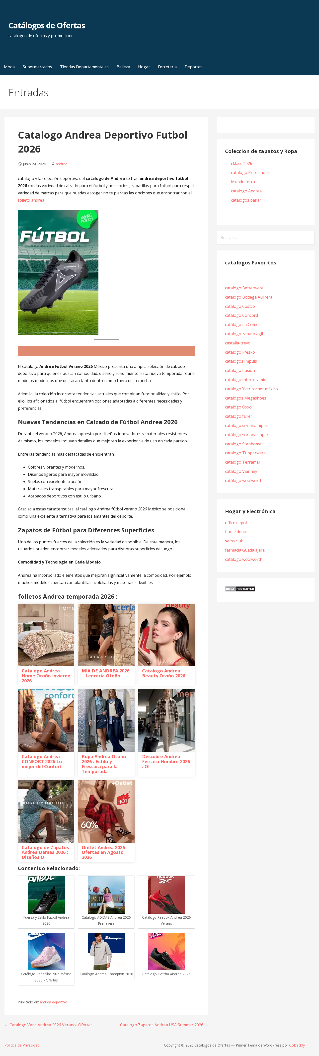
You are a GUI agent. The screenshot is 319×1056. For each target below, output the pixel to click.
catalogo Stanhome (243, 444)
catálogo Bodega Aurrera (248, 297)
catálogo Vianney (241, 471)
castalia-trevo (237, 343)
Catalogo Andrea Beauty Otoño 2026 (163, 673)
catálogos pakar (246, 200)
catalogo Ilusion (240, 370)
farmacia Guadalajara (245, 550)
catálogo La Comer (243, 324)
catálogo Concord (241, 315)
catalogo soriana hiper (246, 425)
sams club (234, 541)
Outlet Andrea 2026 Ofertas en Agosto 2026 (103, 852)
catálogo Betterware (244, 288)
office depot (236, 522)
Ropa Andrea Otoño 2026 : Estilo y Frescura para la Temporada (104, 763)
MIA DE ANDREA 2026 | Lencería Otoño (105, 673)
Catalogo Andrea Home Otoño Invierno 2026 (46, 676)
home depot (236, 531)
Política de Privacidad (22, 1045)
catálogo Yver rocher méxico (251, 389)
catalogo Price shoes (251, 172)
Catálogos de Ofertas (46, 25)
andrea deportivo (53, 1002)
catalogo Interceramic (245, 379)
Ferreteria (167, 67)
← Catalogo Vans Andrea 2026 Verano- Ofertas (48, 1025)
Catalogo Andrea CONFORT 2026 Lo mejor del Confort (42, 761)
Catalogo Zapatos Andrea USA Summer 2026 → (164, 1025)
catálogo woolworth (244, 480)
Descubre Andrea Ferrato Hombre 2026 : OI (166, 761)
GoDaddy (297, 1045)
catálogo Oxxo (238, 407)
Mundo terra (243, 181)
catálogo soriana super (246, 434)
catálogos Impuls (241, 361)
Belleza (123, 67)
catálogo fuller (238, 416)
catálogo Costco (240, 306)
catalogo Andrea (247, 191)
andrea (61, 164)
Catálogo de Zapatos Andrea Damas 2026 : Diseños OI (45, 852)
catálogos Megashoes (245, 398)
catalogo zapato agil (244, 333)
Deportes (193, 67)
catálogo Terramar (243, 462)
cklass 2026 (241, 163)
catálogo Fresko (240, 352)
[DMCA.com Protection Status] (240, 590)
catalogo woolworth (243, 559)
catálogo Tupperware (245, 453)
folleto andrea (31, 200)
